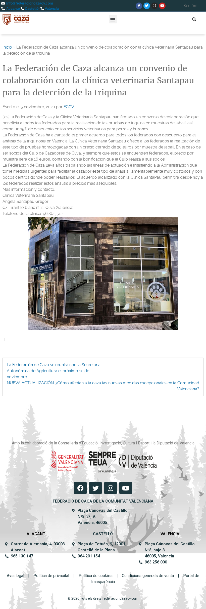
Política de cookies (96, 575)
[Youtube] (162, 6)
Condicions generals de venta (148, 575)
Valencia (51, 9)
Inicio (7, 47)
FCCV (69, 106)
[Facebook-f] (139, 6)
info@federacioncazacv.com (29, 3)
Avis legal (15, 575)
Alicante (13, 9)
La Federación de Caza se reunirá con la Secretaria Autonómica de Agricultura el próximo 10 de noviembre (53, 370)
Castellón (32, 9)
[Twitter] (146, 6)
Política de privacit (49, 575)
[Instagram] (154, 6)
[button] (113, 19)
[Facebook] (80, 488)
